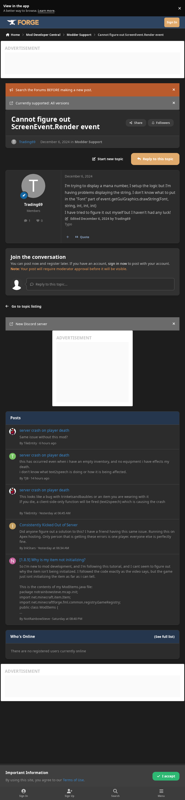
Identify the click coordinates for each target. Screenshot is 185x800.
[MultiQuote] (67, 237)
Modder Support (88, 142)
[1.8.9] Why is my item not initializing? (53, 559)
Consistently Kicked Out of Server (49, 524)
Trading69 (27, 142)
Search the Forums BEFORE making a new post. (54, 90)
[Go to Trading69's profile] (13, 141)
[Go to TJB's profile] (12, 456)
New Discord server (31, 324)
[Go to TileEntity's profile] (12, 431)
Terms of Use (73, 780)
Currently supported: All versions (42, 103)
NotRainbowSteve (37, 618)
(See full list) (164, 636)
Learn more (9, 8)
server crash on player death (44, 430)
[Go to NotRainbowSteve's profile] (12, 561)
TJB (26, 478)
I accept (168, 776)
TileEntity (30, 443)
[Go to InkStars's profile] (12, 526)
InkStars (30, 548)
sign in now (117, 263)
